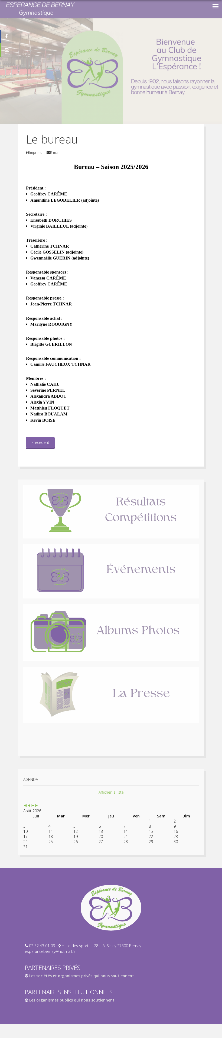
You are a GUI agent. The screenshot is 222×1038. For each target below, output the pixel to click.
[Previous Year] (25, 805)
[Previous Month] (29, 805)
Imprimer (36, 152)
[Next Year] (33, 805)
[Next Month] (36, 805)
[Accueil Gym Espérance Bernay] (111, 908)
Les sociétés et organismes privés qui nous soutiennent (81, 975)
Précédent (40, 442)
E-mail (54, 152)
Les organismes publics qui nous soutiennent (71, 1000)
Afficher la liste (111, 792)
